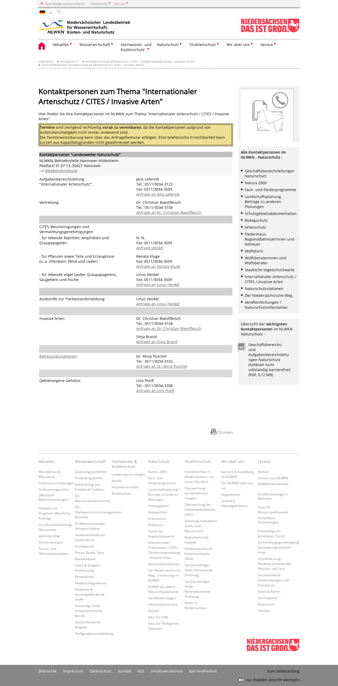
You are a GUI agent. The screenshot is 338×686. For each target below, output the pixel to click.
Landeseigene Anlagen (128, 474)
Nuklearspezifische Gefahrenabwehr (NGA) (199, 553)
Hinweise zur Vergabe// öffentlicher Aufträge (55, 513)
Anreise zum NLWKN (273, 478)
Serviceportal (267, 598)
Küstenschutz (121, 493)
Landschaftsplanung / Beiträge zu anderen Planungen (164, 494)
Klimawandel (84, 576)
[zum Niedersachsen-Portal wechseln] (270, 31)
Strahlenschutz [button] (202, 44)
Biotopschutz (256, 220)
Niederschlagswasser (91, 583)
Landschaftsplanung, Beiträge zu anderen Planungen (263, 201)
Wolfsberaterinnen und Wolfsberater (265, 260)
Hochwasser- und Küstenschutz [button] (136, 47)
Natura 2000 (256, 182)
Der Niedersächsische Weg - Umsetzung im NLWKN (164, 575)
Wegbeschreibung (61, 170)
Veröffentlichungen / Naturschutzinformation (266, 305)
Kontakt (153, 611)
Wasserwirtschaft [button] (94, 44)
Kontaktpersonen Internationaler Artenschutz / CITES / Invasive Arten (92, 65)
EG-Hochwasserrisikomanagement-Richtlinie (98, 512)
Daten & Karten (269, 591)
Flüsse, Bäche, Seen (89, 552)
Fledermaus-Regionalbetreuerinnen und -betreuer (271, 239)
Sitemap (264, 610)
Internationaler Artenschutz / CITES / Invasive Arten (270, 279)
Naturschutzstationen (264, 288)
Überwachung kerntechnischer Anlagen (196, 493)
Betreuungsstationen (58, 356)
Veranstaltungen (51, 542)
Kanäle (117, 480)
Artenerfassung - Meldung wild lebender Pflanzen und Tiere (274, 563)
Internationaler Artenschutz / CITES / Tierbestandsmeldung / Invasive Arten (140, 61)
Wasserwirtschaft (90, 461)
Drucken (225, 432)
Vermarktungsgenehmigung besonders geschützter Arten (278, 547)
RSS (141, 671)
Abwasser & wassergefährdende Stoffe (90, 594)
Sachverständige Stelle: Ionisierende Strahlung (199, 570)
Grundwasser (85, 546)
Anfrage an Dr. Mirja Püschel (161, 366)
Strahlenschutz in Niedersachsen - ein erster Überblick (199, 476)
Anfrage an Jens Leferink (158, 194)
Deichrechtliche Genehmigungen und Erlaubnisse (273, 580)
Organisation (230, 494)
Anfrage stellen (149, 247)
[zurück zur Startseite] (85, 27)
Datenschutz (101, 671)
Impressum (266, 604)
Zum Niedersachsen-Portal (64, 4)
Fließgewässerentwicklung (94, 633)
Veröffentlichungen (162, 598)
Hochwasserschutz (125, 487)
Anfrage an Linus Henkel (158, 284)
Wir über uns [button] (238, 44)
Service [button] (266, 44)
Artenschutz (255, 227)
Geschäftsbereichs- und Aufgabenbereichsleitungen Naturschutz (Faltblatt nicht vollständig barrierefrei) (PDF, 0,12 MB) (269, 359)
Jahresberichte (49, 536)
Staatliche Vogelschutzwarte (269, 269)
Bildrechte (48, 671)
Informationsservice (162, 604)
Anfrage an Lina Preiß (155, 390)
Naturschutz (69, 61)
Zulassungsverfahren (90, 471)
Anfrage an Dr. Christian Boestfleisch (168, 212)
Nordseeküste (85, 559)
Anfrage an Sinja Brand (156, 341)
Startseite (46, 61)
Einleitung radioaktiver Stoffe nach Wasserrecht (201, 526)
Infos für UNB (158, 617)
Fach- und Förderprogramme (270, 189)
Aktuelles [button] (61, 44)
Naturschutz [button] (168, 44)
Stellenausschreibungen (56, 483)
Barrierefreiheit (203, 671)
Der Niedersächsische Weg (268, 295)
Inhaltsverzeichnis (167, 671)
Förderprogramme (88, 478)
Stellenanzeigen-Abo (54, 489)
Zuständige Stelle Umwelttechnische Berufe (88, 611)
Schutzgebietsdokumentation (271, 213)
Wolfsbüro (254, 251)
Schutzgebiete (158, 506)
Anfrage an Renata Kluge (158, 266)
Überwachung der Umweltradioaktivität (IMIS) (200, 509)
